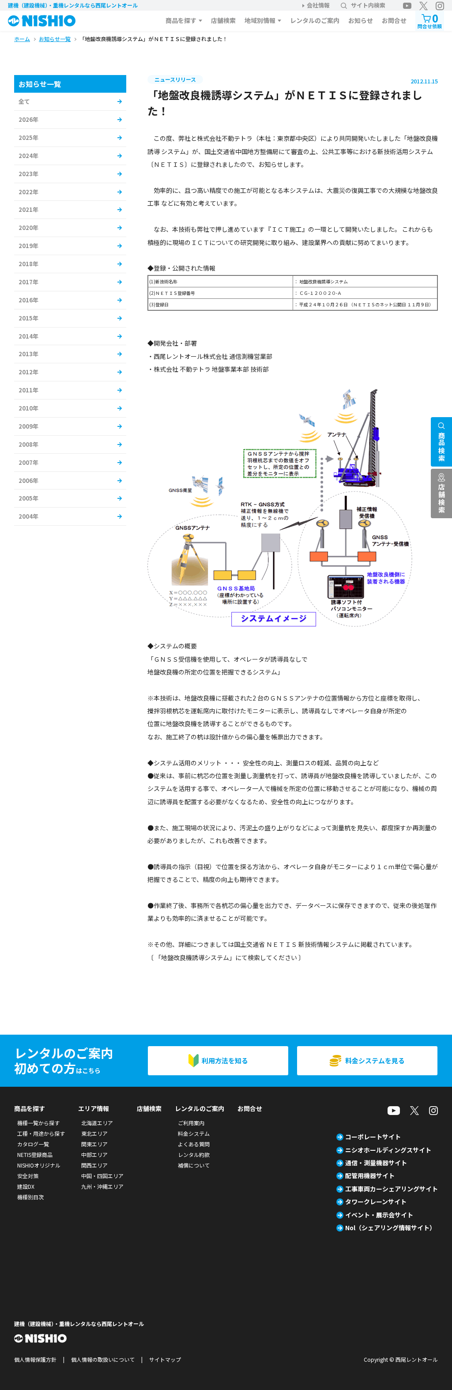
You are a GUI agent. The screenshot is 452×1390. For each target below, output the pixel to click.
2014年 (28, 336)
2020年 (28, 227)
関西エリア (94, 1165)
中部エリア (94, 1154)
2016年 (28, 300)
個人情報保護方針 (35, 1359)
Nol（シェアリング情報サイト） (390, 1227)
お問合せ (394, 20)
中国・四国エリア (102, 1175)
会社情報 (318, 5)
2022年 (28, 192)
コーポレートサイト (373, 1136)
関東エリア (94, 1144)
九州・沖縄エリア (102, 1186)
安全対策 (27, 1175)
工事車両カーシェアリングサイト (391, 1188)
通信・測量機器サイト (376, 1162)
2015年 (28, 318)
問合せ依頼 (430, 20)
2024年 (28, 155)
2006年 (28, 480)
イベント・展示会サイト (379, 1214)
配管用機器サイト (370, 1175)
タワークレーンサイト (376, 1201)
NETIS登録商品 (35, 1154)
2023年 (28, 174)
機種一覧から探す (38, 1122)
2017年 (28, 282)
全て (24, 101)
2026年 (28, 119)
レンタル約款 (194, 1154)
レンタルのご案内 (314, 20)
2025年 (28, 137)
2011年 (28, 390)
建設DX (25, 1186)
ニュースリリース (175, 79)
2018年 (28, 264)
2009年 (28, 426)
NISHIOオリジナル (38, 1165)
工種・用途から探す (41, 1133)
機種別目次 (30, 1197)
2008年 (28, 444)
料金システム (194, 1133)
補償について (194, 1165)
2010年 (28, 408)
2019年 (28, 245)
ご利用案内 (191, 1122)
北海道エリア (97, 1122)
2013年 (28, 354)
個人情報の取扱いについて (103, 1359)
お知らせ (360, 20)
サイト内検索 (368, 5)
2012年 (28, 372)
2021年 (28, 209)
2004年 (28, 516)
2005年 (28, 498)
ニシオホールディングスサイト (388, 1149)
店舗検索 (223, 20)
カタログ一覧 (33, 1144)
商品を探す (181, 20)
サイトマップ (165, 1359)
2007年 (28, 462)
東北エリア (94, 1133)
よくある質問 (194, 1144)
